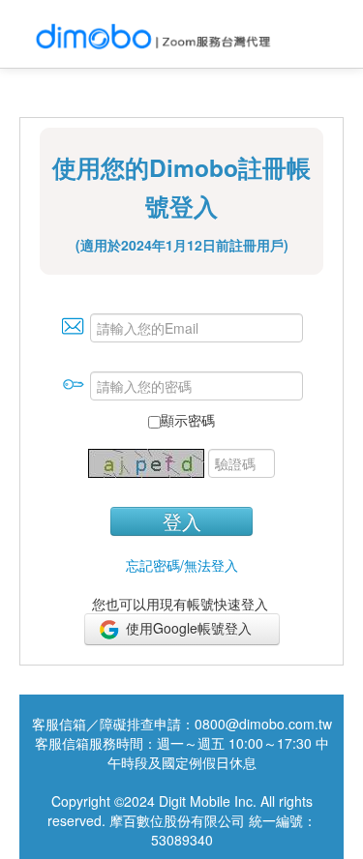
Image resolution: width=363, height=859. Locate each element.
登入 (182, 521)
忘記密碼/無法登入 (182, 565)
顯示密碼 (188, 420)
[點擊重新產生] (148, 461)
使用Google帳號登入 (194, 627)
